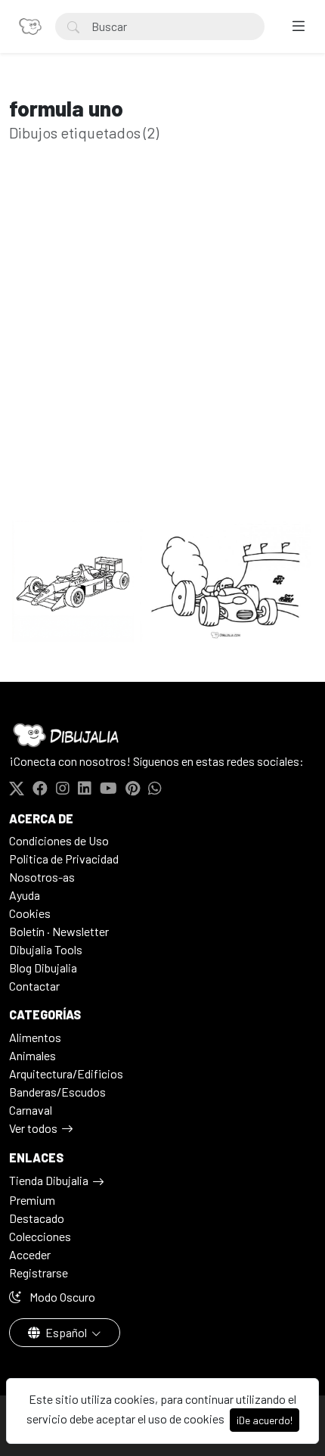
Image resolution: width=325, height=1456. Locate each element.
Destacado (36, 1218)
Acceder (30, 1254)
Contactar (34, 985)
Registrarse (38, 1272)
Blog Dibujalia (43, 967)
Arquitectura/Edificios (66, 1073)
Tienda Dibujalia (48, 1180)
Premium (32, 1200)
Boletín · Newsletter (59, 931)
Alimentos (35, 1037)
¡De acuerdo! (264, 1420)
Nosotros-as (42, 877)
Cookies (30, 913)
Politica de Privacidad (64, 858)
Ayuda (24, 895)
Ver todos (33, 1128)
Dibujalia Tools (45, 949)
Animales (32, 1055)
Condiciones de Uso (59, 840)
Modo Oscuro (61, 1297)
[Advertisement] (162, 355)
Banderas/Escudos (57, 1091)
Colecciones (40, 1236)
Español (66, 1332)
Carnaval (30, 1110)
